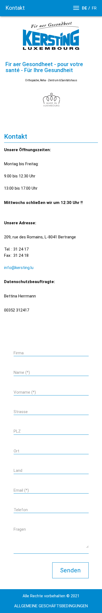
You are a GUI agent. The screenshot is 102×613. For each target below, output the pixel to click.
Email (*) (21, 490)
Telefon (21, 509)
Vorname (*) (25, 392)
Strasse (21, 411)
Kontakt (15, 8)
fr (94, 8)
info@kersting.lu (18, 267)
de (84, 8)
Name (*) (22, 372)
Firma (19, 353)
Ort (16, 451)
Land (18, 470)
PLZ (17, 431)
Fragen (20, 529)
